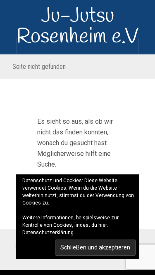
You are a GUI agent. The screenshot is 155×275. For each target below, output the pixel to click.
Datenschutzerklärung (48, 232)
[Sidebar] (8, 46)
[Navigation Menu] (146, 46)
